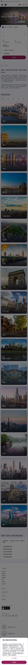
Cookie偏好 (14, 658)
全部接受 (14, 662)
